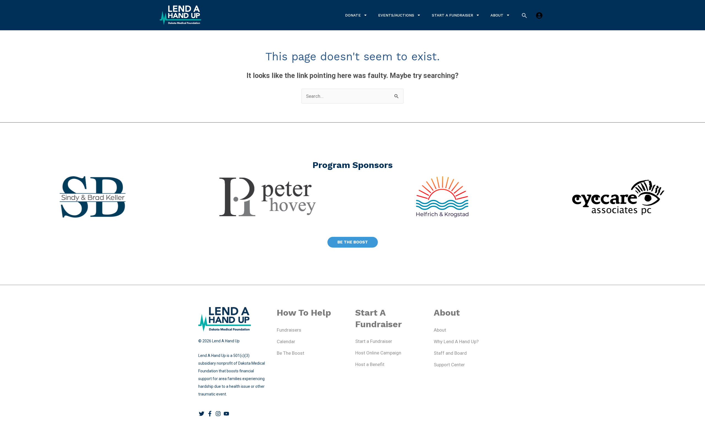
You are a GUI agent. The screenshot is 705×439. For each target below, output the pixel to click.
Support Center (449, 364)
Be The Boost (290, 353)
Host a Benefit (369, 364)
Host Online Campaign (378, 353)
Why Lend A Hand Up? (456, 341)
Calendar (286, 341)
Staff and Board (450, 353)
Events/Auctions (396, 15)
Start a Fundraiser (452, 15)
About (496, 15)
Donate (353, 15)
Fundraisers (289, 330)
